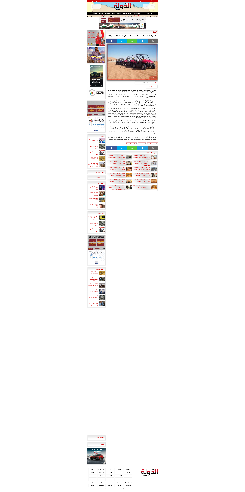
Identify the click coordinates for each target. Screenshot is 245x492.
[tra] (96, 124)
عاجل (143, 13)
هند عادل (150, 87)
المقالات (92, 476)
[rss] (94, 1)
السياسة (119, 13)
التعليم (101, 479)
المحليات (110, 479)
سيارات (92, 482)
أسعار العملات (100, 172)
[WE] (96, 55)
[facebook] (100, 1)
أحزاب (110, 482)
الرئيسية (128, 469)
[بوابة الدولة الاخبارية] (96, 456)
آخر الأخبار (101, 183)
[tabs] (88, 1)
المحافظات (107, 13)
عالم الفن (119, 482)
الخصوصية (101, 485)
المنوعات (95, 13)
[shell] (96, 38)
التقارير (113, 13)
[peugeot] (96, 76)
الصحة (101, 476)
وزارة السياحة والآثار (151, 144)
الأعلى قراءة (100, 269)
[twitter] (98, 1)
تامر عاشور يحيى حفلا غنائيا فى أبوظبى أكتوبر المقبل (146, 16)
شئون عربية (101, 482)
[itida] (96, 92)
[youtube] (96, 1)
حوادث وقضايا (136, 13)
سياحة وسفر (128, 485)
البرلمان (125, 13)
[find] (92, 1)
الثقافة (110, 476)
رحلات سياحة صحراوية (131, 144)
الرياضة (130, 13)
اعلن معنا (110, 485)
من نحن (119, 485)
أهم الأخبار (100, 213)
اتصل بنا (92, 485)
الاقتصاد (101, 13)
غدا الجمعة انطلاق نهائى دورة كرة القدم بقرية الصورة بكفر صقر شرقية (108, 16)
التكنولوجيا (119, 476)
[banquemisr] (122, 20)
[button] (89, 456)
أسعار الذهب (100, 178)
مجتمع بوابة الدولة (128, 482)
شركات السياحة (141, 144)
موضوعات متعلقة (150, 153)
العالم (128, 479)
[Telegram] (142, 41)
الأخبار (147, 13)
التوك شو (92, 479)
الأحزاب (119, 479)
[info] (90, 1)
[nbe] (122, 26)
